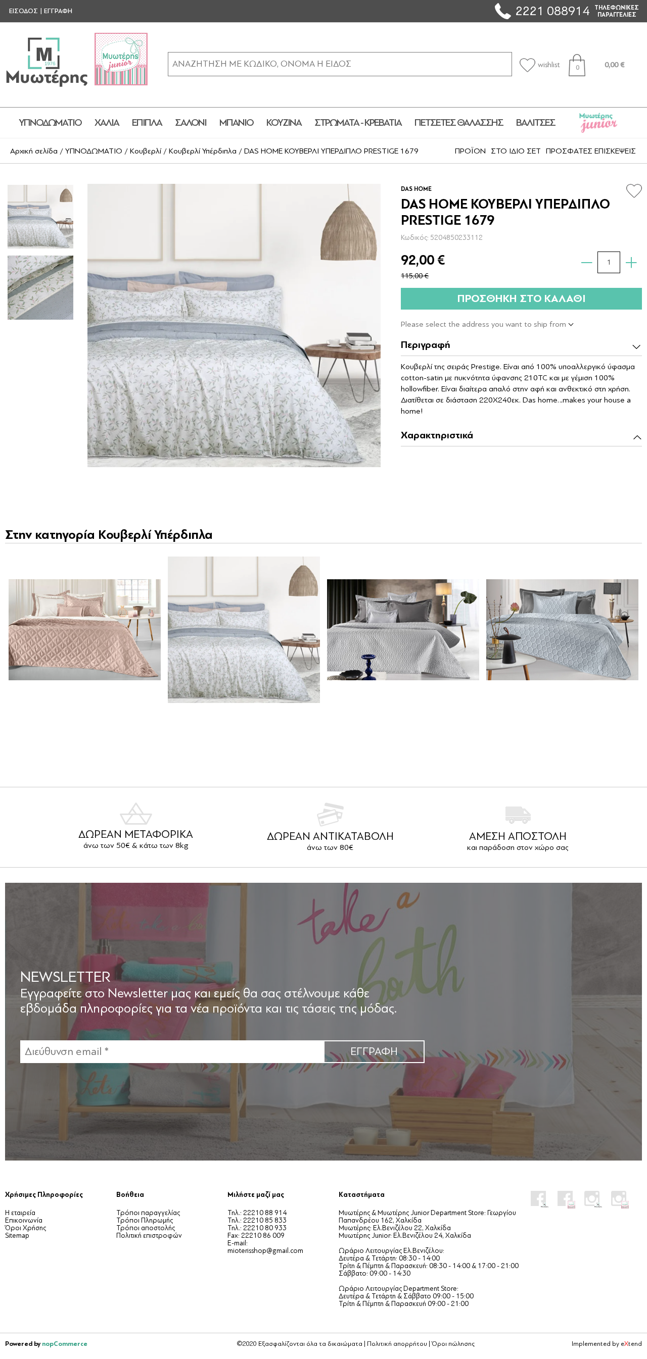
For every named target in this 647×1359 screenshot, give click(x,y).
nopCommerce (64, 1343)
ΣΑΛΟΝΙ (190, 123)
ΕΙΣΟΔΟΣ (23, 11)
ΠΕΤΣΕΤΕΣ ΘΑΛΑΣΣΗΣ (458, 123)
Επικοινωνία (23, 1220)
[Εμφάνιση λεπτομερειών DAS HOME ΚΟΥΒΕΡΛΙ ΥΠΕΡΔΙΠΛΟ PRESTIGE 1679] (243, 630)
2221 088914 (552, 11)
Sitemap (17, 1235)
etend (631, 1343)
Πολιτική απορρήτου (397, 1343)
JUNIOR (598, 123)
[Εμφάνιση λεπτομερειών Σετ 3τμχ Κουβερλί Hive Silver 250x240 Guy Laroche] (562, 630)
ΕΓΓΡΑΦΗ (58, 11)
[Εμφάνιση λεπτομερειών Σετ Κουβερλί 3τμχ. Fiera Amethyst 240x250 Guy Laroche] (84, 630)
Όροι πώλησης (453, 1343)
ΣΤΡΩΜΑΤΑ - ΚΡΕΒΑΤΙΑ (357, 123)
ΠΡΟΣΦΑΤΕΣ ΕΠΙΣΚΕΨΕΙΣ (591, 151)
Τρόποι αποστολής (145, 1228)
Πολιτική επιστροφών (149, 1235)
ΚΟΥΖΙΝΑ (283, 123)
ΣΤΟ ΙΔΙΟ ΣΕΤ (516, 151)
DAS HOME (416, 188)
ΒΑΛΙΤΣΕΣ (535, 123)
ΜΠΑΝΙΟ (236, 123)
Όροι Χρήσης (25, 1228)
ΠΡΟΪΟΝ (470, 151)
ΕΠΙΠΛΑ (147, 123)
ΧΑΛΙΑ (107, 123)
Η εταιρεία (20, 1213)
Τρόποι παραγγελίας (148, 1213)
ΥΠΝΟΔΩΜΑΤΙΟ (50, 123)
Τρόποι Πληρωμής (144, 1220)
